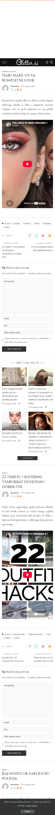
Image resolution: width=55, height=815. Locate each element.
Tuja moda (7, 427)
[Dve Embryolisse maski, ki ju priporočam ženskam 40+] (14, 376)
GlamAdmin (14, 86)
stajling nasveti (35, 634)
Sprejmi (27, 811)
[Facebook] (11, 90)
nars (37, 224)
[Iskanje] (51, 62)
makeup (27, 224)
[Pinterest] (17, 90)
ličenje (17, 224)
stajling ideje (19, 634)
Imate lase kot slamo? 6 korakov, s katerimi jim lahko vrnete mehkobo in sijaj (40, 396)
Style (11, 424)
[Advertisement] (27, 29)
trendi (7, 638)
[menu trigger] (5, 62)
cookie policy (31, 805)
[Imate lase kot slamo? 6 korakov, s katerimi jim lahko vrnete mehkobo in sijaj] (40, 376)
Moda (5, 424)
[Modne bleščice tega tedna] (14, 421)
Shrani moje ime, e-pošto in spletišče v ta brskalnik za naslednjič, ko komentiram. (27, 340)
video (7, 227)
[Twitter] (14, 90)
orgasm (47, 224)
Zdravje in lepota (9, 71)
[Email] (20, 90)
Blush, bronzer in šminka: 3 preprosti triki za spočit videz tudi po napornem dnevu (40, 440)
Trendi (17, 424)
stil (48, 634)
